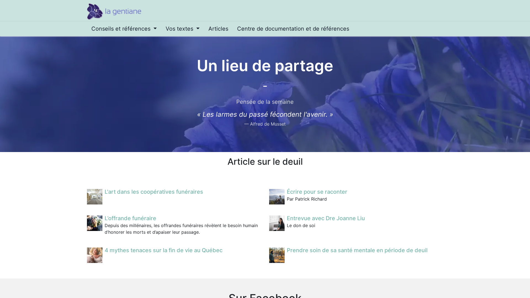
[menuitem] (124, 28)
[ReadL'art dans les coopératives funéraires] (94, 196)
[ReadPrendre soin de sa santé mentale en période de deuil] (277, 255)
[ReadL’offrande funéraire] (94, 223)
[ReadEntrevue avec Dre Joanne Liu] (277, 223)
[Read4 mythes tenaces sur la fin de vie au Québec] (94, 255)
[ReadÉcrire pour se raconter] (277, 196)
